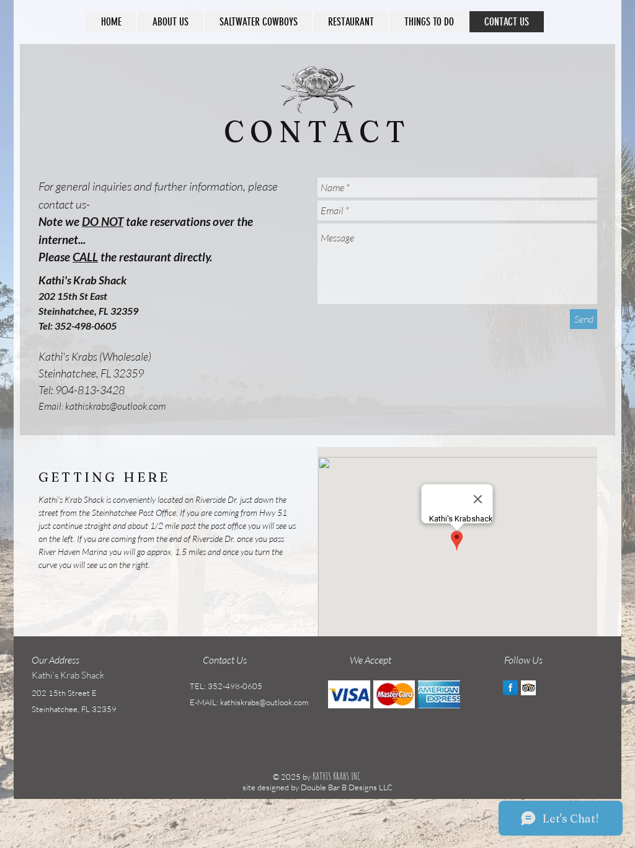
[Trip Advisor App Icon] (528, 687)
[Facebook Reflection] (510, 687)
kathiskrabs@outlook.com (115, 406)
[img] (349, 694)
